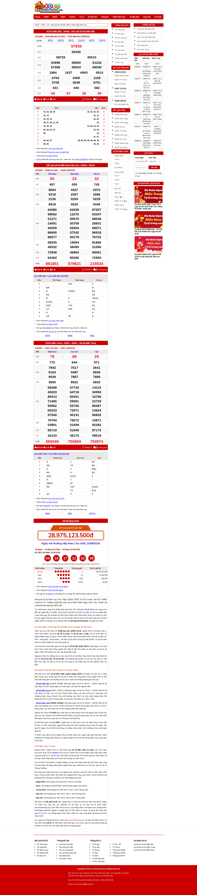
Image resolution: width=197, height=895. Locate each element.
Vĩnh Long (146, 119)
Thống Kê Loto (122, 25)
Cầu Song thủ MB (66, 847)
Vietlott (72, 17)
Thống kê (104, 17)
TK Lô (81, 17)
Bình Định (157, 105)
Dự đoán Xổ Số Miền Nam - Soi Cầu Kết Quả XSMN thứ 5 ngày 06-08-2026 (148, 231)
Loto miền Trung (40, 454)
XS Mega (38, 549)
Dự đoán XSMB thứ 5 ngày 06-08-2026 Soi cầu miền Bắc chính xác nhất (148, 256)
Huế (96, 352)
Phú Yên (157, 69)
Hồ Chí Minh (146, 71)
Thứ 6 (117, 163)
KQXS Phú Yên (120, 96)
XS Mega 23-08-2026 (71, 549)
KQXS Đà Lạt (120, 127)
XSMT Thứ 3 (157, 79)
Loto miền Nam (40, 276)
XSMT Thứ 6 (157, 114)
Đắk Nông (157, 133)
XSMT (63, 17)
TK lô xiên (96, 847)
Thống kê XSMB (118, 850)
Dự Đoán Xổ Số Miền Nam (144, 850)
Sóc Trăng (146, 97)
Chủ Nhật (118, 167)
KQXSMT (38, 348)
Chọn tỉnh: (152, 158)
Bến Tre (146, 83)
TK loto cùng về (121, 38)
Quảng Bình (157, 107)
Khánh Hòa (52, 352)
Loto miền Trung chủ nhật (59, 454)
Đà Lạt (96, 174)
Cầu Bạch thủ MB (66, 844)
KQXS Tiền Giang (121, 123)
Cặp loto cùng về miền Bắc (58, 152)
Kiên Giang (74, 174)
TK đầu (95, 853)
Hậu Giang (146, 138)
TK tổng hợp (120, 30)
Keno (117, 197)
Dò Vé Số (148, 153)
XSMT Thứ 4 (157, 91)
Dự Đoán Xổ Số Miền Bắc (144, 844)
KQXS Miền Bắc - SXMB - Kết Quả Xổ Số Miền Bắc (71, 31)
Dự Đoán (157, 17)
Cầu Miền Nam (64, 856)
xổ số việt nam (44, 813)
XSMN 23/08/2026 (68, 170)
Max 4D (118, 189)
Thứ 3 (117, 176)
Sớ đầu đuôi (134, 17)
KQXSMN (38, 170)
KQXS (38, 159)
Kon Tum (74, 352)
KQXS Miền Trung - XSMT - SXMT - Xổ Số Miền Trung (70, 343)
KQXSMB (38, 36)
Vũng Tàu (146, 85)
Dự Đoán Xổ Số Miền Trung (144, 847)
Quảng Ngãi (157, 131)
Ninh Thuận (157, 119)
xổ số (54, 331)
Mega (50, 594)
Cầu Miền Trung (65, 858)
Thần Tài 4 (119, 209)
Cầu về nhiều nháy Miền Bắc (147, 41)
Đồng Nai (146, 95)
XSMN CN (146, 141)
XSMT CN (157, 141)
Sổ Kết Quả (92, 17)
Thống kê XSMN (118, 853)
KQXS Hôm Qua (119, 17)
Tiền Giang (52, 174)
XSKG (70, 336)
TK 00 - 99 (119, 62)
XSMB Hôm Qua (121, 114)
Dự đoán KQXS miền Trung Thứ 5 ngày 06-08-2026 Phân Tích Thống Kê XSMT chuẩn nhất (148, 206)
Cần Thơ (147, 99)
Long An (147, 133)
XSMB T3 (137, 79)
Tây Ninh (146, 109)
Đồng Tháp (147, 73)
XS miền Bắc (42, 847)
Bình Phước (147, 135)
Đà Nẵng (157, 93)
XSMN (54, 17)
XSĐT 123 (119, 201)
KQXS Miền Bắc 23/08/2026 (79, 36)
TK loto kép (119, 42)
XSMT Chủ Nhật (51, 348)
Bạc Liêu (147, 88)
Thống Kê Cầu (148, 25)
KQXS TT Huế (120, 92)
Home (37, 17)
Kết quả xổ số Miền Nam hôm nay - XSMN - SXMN (71, 165)
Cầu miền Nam (142, 45)
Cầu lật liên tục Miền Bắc (146, 33)
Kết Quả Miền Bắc (122, 104)
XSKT (70, 513)
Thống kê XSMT (118, 856)
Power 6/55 (119, 172)
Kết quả (154, 167)
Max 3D (118, 193)
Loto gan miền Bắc (55, 148)
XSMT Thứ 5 (157, 103)
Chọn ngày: (139, 158)
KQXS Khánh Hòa (121, 143)
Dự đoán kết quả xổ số (148, 183)
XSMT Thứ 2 (157, 67)
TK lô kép (96, 850)
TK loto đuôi (119, 50)
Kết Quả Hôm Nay (121, 68)
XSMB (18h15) (120, 101)
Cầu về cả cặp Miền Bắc (146, 37)
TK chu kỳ (116, 847)
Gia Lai (157, 117)
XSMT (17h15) (120, 88)
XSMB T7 (137, 126)
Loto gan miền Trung (56, 498)
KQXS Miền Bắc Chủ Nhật (55, 36)
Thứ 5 (117, 180)
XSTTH (92, 513)
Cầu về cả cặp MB (66, 850)
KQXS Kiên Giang (121, 118)
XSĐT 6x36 (119, 205)
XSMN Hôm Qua (121, 135)
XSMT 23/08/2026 (68, 348)
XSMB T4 (137, 91)
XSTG (47, 336)
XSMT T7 (157, 126)
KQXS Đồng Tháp (121, 75)
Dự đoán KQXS (52, 156)
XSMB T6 (137, 114)
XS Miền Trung (42, 850)
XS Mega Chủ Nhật (52, 549)
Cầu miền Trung (143, 49)
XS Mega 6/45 (42, 853)
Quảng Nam (157, 83)
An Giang (146, 107)
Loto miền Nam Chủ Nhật (58, 276)
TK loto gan (119, 34)
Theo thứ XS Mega (55, 590)
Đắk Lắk (157, 81)
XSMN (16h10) (120, 72)
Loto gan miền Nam (56, 321)
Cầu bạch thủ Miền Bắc (146, 29)
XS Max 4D (41, 856)
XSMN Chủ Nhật (51, 170)
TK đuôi (95, 856)
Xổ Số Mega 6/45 (70, 520)
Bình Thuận (147, 111)
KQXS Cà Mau (120, 84)
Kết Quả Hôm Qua (119, 110)
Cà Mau (146, 76)
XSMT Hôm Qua (121, 147)
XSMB (46, 17)
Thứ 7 (117, 184)
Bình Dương (147, 121)
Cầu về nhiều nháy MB (67, 853)
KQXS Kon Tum (121, 139)
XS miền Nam (42, 844)
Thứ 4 (117, 159)
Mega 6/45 (119, 156)
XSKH (47, 513)
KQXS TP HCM (120, 80)
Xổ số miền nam (43, 703)
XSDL (92, 336)
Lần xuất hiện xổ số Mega (58, 586)
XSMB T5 (137, 103)
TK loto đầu (119, 46)
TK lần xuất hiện (121, 58)
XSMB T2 (137, 67)
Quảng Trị (157, 109)
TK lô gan (96, 844)
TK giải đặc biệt (121, 54)
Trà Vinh (147, 123)
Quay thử (146, 17)
